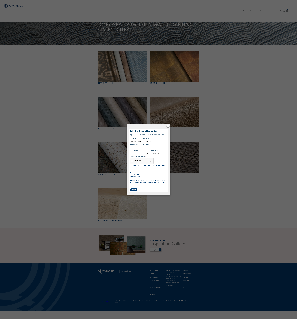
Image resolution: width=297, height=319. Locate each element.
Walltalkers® (154, 277)
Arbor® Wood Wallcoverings (173, 276)
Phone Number (134, 144)
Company (146, 144)
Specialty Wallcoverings (108, 20)
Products (241, 10)
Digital (152, 273)
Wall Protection (154, 280)
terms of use (125, 300)
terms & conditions (174, 300)
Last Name (146, 138)
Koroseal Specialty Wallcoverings (171, 284)
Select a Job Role (135, 150)
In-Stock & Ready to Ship (157, 287)
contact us (118, 300)
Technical (268, 10)
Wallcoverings (154, 270)
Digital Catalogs (259, 10)
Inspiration (249, 10)
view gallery (154, 250)
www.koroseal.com (135, 176)
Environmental (154, 294)
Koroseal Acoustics (171, 278)
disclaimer (141, 300)
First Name (133, 138)
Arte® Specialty (170, 272)
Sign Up (133, 189)
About (274, 10)
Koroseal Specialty (119, 20)
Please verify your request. (138, 156)
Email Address (154, 150)
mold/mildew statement (151, 300)
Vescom (168, 274)
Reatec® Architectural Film (173, 282)
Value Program (154, 291)
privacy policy (134, 300)
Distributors (186, 280)
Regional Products (155, 284)
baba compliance (163, 300)
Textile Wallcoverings (171, 280)
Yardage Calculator (188, 284)
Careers (185, 291)
